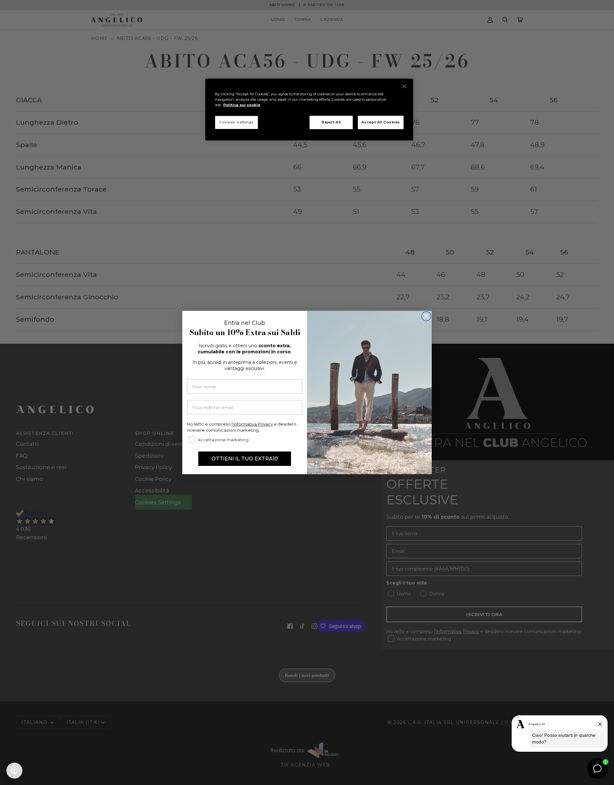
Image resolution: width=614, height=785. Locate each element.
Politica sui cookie (241, 105)
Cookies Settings (236, 122)
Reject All (331, 122)
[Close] (404, 86)
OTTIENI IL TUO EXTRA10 (244, 459)
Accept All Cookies (380, 122)
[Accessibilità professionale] (14, 771)
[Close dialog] (426, 316)
